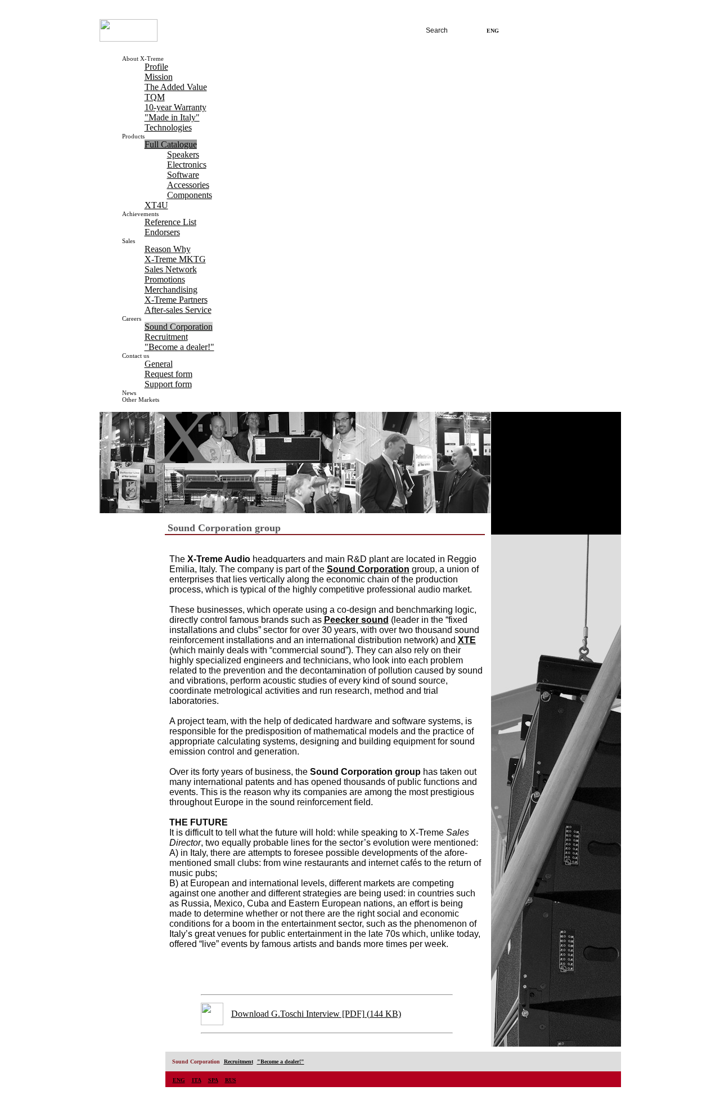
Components (189, 195)
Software (183, 174)
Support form (168, 384)
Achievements (140, 213)
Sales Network (171, 269)
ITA (510, 31)
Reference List (170, 222)
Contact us (135, 355)
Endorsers (162, 232)
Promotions (165, 279)
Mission (159, 77)
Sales (128, 240)
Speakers (183, 154)
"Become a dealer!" (179, 347)
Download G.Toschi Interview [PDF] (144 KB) (316, 1013)
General (159, 364)
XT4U (156, 205)
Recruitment (166, 337)
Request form (168, 374)
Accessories (188, 185)
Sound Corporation (179, 326)
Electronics (186, 164)
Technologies (168, 127)
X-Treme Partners (176, 299)
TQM (155, 97)
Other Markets (140, 399)
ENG (179, 1080)
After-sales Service (178, 310)
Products (133, 136)
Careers (131, 318)
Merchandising (171, 289)
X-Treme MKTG (175, 259)
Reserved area (587, 31)
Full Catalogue (171, 144)
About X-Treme (143, 58)
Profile (156, 66)
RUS (546, 31)
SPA (529, 31)
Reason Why (168, 249)
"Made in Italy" (172, 117)
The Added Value (176, 87)
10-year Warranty (175, 107)
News (129, 392)
